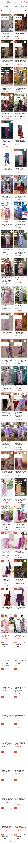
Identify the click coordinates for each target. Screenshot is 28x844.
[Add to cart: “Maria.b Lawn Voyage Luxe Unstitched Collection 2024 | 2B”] (25, 506)
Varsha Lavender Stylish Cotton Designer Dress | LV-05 (20, 828)
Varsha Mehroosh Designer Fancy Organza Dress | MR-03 (20, 635)
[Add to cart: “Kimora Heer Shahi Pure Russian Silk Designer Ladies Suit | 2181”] (11, 453)
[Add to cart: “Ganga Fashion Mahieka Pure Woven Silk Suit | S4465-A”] (25, 42)
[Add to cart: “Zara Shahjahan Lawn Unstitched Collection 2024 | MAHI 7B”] (25, 589)
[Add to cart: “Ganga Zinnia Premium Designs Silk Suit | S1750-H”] (11, 314)
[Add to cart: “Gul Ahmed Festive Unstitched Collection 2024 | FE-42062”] (25, 122)
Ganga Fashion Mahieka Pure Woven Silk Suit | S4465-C (7, 88)
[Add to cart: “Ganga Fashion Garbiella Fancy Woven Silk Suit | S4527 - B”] (11, 15)
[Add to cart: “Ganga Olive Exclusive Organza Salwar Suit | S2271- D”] (25, 835)
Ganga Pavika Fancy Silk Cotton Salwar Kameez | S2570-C (20, 307)
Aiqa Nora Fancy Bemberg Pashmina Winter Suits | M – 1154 (7, 115)
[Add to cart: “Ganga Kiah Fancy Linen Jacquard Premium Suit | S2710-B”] (25, 150)
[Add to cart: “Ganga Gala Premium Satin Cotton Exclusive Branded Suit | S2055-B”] (11, 177)
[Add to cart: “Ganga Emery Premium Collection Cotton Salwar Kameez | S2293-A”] (25, 669)
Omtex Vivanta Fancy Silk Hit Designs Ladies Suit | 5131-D (7, 360)
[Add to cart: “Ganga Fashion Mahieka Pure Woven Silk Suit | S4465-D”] (25, 15)
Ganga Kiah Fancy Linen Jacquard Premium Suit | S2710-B (20, 170)
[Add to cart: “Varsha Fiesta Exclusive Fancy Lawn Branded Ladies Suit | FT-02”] (11, 780)
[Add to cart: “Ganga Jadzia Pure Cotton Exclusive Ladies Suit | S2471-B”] (11, 669)
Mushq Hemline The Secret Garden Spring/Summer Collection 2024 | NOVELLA (19, 415)
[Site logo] (12, 2)
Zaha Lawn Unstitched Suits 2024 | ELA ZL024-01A (20, 662)
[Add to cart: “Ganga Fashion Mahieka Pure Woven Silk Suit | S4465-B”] (11, 42)
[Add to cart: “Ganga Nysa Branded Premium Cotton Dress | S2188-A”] (25, 697)
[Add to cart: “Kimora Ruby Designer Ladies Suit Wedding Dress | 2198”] (25, 367)
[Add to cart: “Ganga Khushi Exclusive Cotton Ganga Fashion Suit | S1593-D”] (11, 480)
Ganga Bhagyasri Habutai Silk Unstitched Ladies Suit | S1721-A (20, 334)
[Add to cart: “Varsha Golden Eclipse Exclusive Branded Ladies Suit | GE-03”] (11, 808)
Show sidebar (6, 11)
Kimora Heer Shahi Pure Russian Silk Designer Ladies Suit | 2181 (7, 473)
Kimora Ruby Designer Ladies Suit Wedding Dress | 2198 (20, 387)
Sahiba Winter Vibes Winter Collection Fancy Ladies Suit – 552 (20, 88)
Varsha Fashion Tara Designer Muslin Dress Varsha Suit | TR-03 (7, 414)
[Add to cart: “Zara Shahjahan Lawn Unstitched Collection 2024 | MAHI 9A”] (11, 589)
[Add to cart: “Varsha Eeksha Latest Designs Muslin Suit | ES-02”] (25, 724)
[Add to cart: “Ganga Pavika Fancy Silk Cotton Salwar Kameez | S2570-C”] (25, 287)
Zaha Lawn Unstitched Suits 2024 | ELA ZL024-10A (7, 635)
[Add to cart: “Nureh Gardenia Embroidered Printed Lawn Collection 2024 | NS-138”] (11, 203)
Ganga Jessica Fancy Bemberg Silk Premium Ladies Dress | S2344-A (20, 499)
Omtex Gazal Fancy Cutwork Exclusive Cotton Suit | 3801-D (6, 387)
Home (2, 6)
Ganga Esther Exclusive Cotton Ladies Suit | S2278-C (20, 473)
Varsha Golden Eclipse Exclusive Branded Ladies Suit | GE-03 (7, 828)
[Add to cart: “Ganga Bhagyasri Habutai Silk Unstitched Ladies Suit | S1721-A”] (25, 314)
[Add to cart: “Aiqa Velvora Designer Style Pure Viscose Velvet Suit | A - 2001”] (25, 95)
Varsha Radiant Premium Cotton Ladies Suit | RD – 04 (7, 662)
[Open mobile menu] (1, 2)
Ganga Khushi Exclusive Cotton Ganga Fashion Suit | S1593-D (7, 499)
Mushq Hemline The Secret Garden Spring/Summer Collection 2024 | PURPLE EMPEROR (19, 444)
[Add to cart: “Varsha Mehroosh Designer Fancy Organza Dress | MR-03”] (25, 616)
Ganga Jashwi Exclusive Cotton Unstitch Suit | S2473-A (7, 717)
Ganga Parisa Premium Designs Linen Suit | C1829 (20, 279)
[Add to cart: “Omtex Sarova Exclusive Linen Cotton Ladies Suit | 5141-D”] (25, 341)
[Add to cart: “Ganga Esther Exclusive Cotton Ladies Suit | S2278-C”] (25, 453)
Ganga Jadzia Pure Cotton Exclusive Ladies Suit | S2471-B (7, 689)
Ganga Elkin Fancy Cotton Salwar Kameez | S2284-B (7, 526)
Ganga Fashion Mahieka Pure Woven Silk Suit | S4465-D (20, 35)
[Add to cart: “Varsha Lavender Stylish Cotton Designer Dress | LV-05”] (25, 808)
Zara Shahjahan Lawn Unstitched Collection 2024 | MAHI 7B (20, 609)
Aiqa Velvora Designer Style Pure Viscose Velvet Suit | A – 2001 (20, 115)
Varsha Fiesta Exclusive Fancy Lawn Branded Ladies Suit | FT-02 (7, 799)
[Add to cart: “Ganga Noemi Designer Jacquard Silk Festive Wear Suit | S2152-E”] (11, 835)
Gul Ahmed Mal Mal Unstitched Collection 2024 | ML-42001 (20, 196)
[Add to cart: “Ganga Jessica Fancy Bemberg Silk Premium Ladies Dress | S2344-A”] (25, 480)
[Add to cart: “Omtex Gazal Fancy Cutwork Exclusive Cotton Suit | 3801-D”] (11, 367)
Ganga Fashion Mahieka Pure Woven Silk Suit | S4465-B (7, 62)
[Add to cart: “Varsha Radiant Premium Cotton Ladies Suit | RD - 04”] (11, 642)
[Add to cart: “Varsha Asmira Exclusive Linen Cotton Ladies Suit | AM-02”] (11, 287)
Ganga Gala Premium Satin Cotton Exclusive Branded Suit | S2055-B (7, 196)
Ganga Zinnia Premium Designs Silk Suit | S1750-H (7, 334)
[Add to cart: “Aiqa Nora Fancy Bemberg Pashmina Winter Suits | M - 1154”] (11, 95)
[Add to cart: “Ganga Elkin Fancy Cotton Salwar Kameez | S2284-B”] (11, 506)
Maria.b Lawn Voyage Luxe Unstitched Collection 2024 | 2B (20, 526)
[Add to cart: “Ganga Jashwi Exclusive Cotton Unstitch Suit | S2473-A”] (11, 697)
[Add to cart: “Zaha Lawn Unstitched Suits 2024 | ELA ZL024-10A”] (11, 616)
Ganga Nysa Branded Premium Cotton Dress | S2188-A (20, 717)
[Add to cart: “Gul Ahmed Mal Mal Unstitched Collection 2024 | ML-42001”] (25, 177)
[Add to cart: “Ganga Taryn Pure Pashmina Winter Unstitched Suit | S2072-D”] (11, 122)
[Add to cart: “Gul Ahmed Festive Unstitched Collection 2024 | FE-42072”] (11, 150)
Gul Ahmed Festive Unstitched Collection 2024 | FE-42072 (7, 170)
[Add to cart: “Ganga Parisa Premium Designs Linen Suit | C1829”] (25, 259)
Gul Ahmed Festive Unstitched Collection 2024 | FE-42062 (20, 142)
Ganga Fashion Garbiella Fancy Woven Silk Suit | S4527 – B (7, 35)
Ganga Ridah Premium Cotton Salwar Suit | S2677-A (7, 251)
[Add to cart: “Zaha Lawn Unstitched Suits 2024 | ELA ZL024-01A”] (25, 642)
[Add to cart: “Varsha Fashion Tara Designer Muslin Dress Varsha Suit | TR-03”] (11, 394)
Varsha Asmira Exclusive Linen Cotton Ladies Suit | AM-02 (7, 307)
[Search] (21, 2)
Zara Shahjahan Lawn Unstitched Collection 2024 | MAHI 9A (7, 609)
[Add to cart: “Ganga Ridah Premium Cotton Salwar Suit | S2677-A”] (11, 231)
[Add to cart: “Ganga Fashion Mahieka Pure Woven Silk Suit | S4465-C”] (11, 68)
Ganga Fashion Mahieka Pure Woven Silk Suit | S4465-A (20, 62)
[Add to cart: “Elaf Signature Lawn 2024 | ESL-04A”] (25, 752)
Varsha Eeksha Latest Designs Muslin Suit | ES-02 (20, 743)
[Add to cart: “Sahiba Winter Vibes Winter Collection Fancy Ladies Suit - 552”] (25, 68)
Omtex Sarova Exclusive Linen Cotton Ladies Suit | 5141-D (20, 360)
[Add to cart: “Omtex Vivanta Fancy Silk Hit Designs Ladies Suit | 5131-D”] (11, 341)
